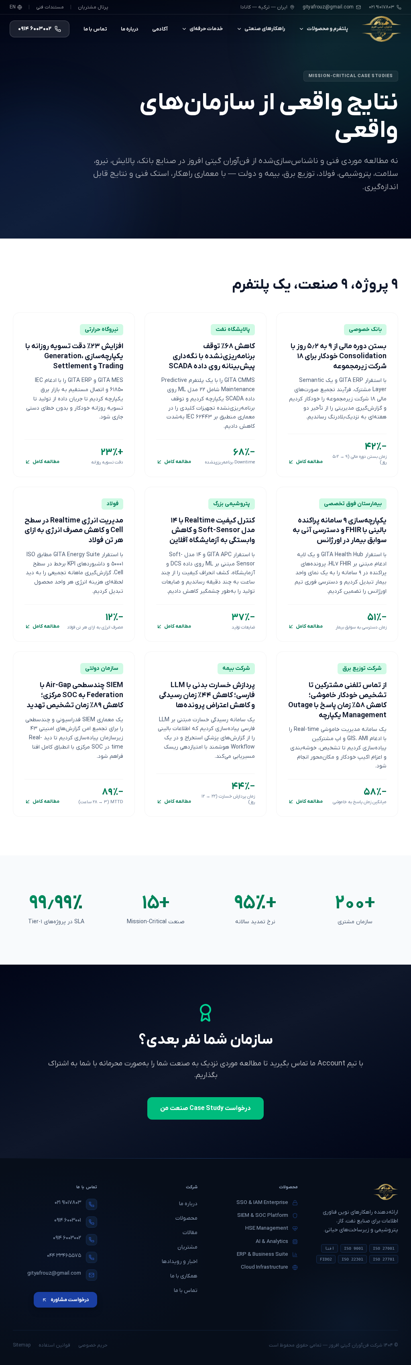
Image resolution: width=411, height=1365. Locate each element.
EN (13, 7)
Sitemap (22, 1345)
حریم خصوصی (93, 1345)
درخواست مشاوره (70, 1299)
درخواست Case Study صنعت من (205, 1108)
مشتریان (187, 1247)
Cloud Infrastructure (264, 1267)
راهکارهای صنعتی (264, 28)
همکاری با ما (183, 1276)
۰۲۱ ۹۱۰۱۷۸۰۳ (68, 1202)
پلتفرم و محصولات (327, 28)
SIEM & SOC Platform (262, 1215)
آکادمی (160, 29)
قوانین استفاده (54, 1345)
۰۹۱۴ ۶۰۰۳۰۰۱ (67, 1220)
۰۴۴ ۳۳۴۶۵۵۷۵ (64, 1255)
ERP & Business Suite (262, 1254)
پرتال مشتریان (93, 7)
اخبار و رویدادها (179, 1261)
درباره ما (129, 29)
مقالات (190, 1232)
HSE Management (266, 1228)
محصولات (186, 1218)
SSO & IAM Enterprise (262, 1202)
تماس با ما (95, 29)
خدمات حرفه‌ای (206, 28)
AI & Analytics (272, 1241)
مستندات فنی (50, 7)
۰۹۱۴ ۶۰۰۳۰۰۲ (67, 1237)
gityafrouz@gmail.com (328, 7)
